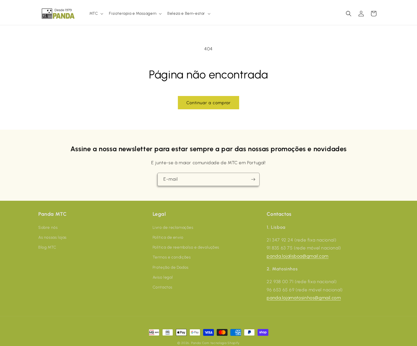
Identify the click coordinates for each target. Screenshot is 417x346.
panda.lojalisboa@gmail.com (297, 256)
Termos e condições (172, 257)
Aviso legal (163, 277)
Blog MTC (47, 247)
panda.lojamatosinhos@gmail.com (304, 297)
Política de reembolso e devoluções (186, 247)
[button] (96, 14)
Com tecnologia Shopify (221, 343)
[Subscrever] (253, 179)
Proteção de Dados (171, 267)
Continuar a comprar (208, 102)
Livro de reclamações (173, 227)
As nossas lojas (52, 237)
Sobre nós (48, 227)
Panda (196, 343)
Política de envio (168, 237)
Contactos (162, 287)
